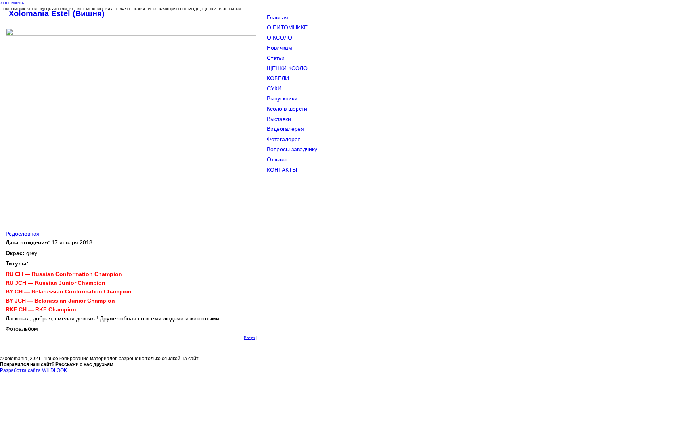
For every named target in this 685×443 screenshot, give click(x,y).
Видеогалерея (285, 129)
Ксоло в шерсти (287, 108)
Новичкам (279, 47)
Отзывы (277, 159)
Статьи (276, 58)
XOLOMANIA (12, 3)
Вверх (249, 338)
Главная (277, 17)
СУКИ (274, 88)
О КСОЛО (279, 38)
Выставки (279, 119)
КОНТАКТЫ (282, 170)
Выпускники (282, 98)
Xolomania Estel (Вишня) (57, 13)
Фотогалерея (284, 139)
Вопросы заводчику (292, 149)
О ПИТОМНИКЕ (287, 27)
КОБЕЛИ (278, 78)
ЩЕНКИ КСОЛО (287, 68)
